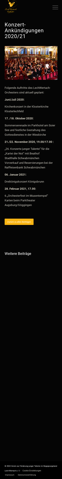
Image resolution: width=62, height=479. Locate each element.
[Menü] (52, 7)
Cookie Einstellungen (31, 471)
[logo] (26, 6)
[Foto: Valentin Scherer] (31, 63)
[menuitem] (52, 7)
